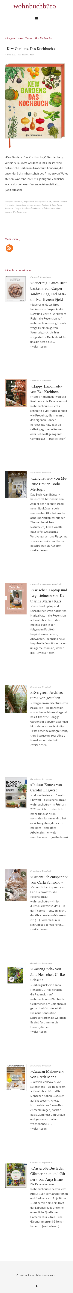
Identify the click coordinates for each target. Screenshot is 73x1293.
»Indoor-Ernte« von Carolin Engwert (46, 787)
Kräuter (53, 204)
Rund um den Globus (31, 208)
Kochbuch (18, 201)
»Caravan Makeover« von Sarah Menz (47, 1074)
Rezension (9, 208)
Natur (59, 204)
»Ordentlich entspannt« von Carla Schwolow (49, 879)
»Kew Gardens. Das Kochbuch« (30, 48)
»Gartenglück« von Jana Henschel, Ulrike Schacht (47, 974)
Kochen (45, 204)
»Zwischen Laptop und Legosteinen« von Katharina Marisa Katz (48, 595)
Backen (55, 201)
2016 (49, 201)
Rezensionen (29, 201)
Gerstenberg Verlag (24, 204)
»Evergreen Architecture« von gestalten (47, 695)
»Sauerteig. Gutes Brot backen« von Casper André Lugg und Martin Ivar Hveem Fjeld (48, 291)
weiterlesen (13, 190)
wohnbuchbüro (48, 208)
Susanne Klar (28, 54)
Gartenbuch (35, 779)
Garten (12, 204)
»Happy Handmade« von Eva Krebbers (46, 388)
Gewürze (37, 204)
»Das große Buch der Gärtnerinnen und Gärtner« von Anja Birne (49, 1173)
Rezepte (17, 208)
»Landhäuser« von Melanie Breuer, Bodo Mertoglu (48, 483)
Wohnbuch (46, 472)
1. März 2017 (10, 54)
